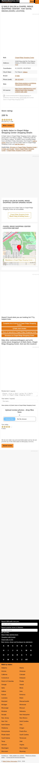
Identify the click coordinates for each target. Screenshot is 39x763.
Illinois (21, 688)
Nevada (3, 714)
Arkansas (22, 671)
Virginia (22, 744)
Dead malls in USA (7, 639)
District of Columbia (7, 681)
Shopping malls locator (8, 637)
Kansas (3, 694)
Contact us (4, 755)
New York (4, 721)
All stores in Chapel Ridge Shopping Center (23, 147)
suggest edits (23, 97)
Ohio (21, 724)
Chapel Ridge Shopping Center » (20, 215)
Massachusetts (24, 701)
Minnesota (23, 704)
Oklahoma (4, 728)
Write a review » (8, 125)
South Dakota (5, 738)
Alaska (22, 668)
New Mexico (23, 718)
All (26, 659)
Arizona (3, 671)
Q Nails (17, 76)
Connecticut (5, 678)
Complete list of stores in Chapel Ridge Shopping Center (19, 324)
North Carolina (24, 721)
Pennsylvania (5, 731)
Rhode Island (5, 734)
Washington (5, 748)
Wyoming (22, 751)
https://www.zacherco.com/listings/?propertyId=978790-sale (25, 84)
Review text (8, 391)
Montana (4, 711)
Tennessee (23, 738)
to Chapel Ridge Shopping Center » (19, 260)
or (19, 412)
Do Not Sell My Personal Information (15, 757)
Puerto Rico (23, 731)
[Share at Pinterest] (22, 105)
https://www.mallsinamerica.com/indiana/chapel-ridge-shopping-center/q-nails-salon (25, 90)
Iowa (21, 691)
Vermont (4, 744)
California (4, 674)
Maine (21, 698)
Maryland (4, 701)
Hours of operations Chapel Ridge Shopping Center (19, 332)
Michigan (4, 704)
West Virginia (24, 748)
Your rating (5, 424)
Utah (21, 741)
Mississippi (4, 708)
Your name (8, 398)
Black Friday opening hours (9, 634)
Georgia (3, 684)
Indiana (3, 691)
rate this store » (19, 144)
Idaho (3, 688)
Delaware (22, 678)
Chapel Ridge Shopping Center (24, 57)
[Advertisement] (19, 34)
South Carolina (24, 734)
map (16, 64)
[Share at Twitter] (19, 105)
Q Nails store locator (8, 149)
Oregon (22, 728)
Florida (22, 681)
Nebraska (23, 711)
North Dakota (5, 724)
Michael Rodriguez (25, 95)
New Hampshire (25, 714)
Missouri (22, 708)
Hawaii (22, 684)
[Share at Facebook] (17, 105)
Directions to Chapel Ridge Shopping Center (19, 335)
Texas (3, 741)
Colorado (22, 674)
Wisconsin (4, 751)
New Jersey (5, 718)
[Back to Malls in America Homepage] (10, 1)
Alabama (4, 668)
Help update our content (16, 755)
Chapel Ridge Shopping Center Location (19, 150)
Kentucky (22, 694)
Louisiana (4, 698)
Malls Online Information (10, 761)
